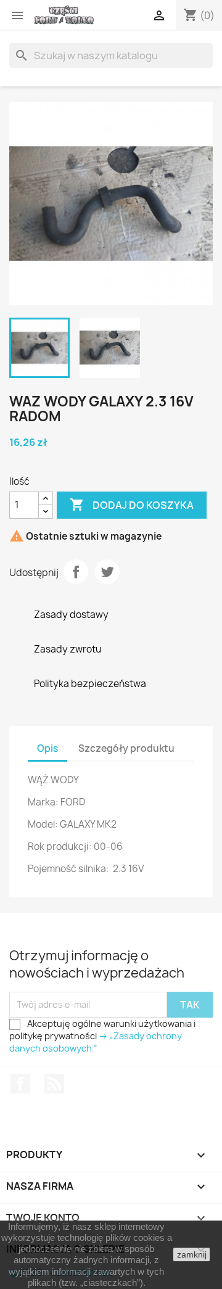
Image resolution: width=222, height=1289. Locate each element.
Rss (54, 1083)
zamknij (192, 1254)
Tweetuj (107, 571)
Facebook (20, 1083)
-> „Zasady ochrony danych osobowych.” (95, 1042)
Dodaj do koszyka (132, 504)
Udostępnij (76, 571)
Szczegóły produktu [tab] (126, 748)
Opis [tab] (47, 748)
